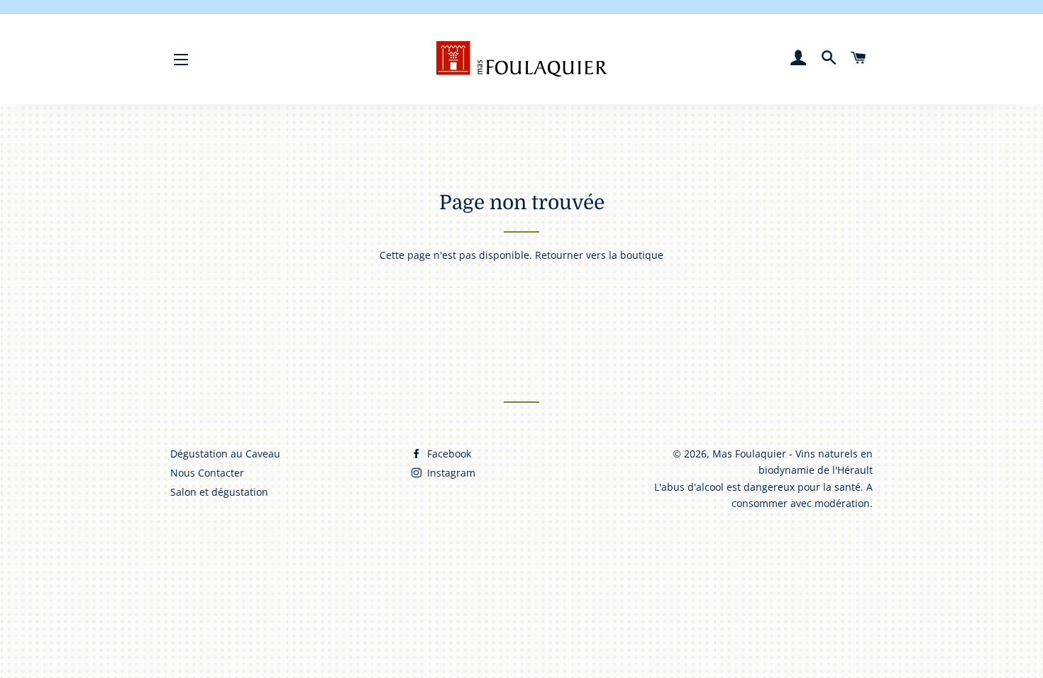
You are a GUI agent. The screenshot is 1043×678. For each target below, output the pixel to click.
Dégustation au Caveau (225, 453)
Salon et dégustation (219, 492)
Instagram (449, 472)
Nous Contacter (207, 472)
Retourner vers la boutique (599, 255)
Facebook (447, 453)
